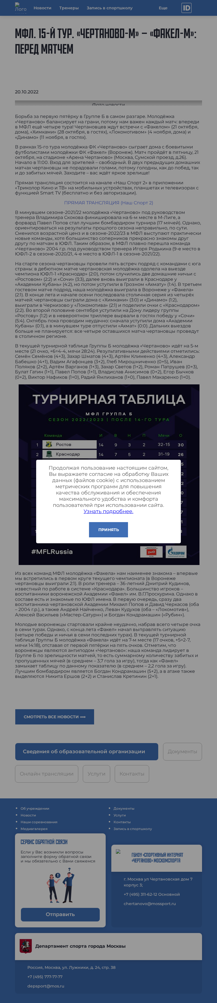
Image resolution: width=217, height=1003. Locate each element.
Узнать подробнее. (108, 511)
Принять (108, 529)
